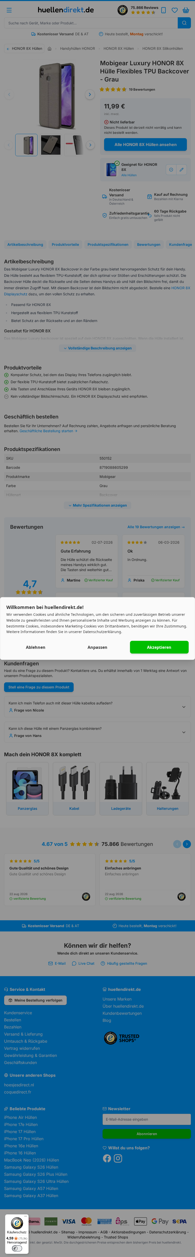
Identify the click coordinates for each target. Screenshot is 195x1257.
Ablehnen (35, 647)
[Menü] (26, 1217)
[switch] (17, 1248)
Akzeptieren (159, 647)
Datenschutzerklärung (102, 631)
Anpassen (97, 647)
